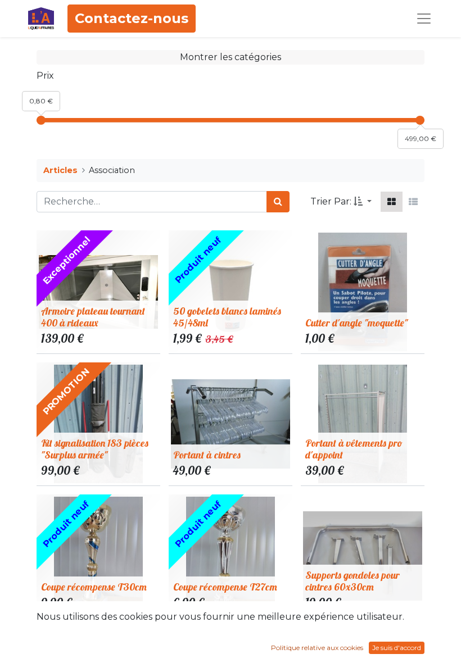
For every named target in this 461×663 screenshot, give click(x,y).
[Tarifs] (392, 202)
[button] (363, 202)
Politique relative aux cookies (317, 647)
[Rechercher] (278, 201)
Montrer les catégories (230, 57)
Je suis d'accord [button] (396, 647)
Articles (60, 170)
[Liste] (413, 202)
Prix (45, 75)
